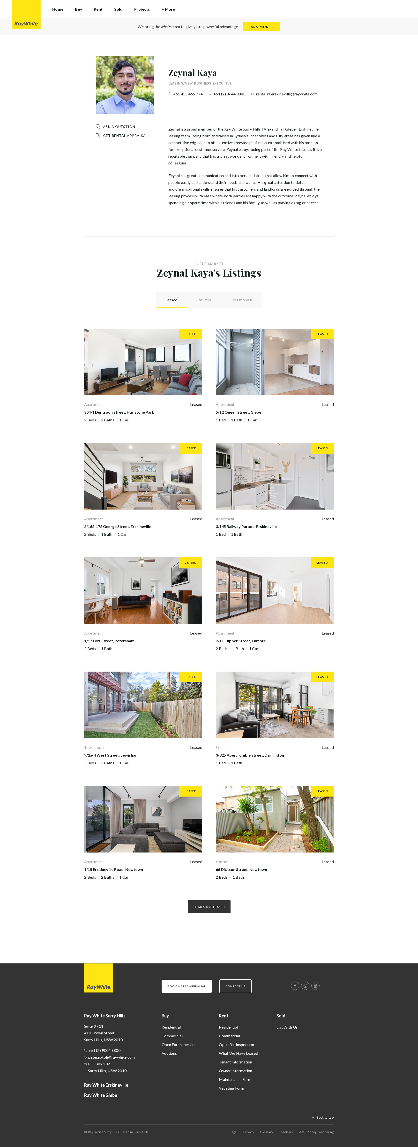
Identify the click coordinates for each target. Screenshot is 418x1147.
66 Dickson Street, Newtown (241, 869)
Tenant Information (235, 1062)
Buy (165, 1015)
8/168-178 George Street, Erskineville (117, 526)
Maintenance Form (235, 1079)
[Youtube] (315, 986)
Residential (171, 1027)
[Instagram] (305, 986)
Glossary (266, 1132)
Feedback (286, 1132)
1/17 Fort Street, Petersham (109, 640)
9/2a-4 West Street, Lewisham (111, 755)
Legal (234, 1132)
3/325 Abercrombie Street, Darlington (250, 755)
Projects (142, 9)
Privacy (248, 1132)
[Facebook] (295, 986)
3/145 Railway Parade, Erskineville (246, 526)
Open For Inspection (179, 1044)
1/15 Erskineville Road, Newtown (113, 869)
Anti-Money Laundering (316, 1132)
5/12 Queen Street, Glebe (238, 412)
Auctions (169, 1053)
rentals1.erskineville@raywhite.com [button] (287, 94)
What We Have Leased (238, 1053)
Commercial (172, 1035)
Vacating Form (231, 1088)
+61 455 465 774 (188, 94)
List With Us (287, 1027)
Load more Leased (209, 907)
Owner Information (235, 1070)
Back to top (325, 1117)
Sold (280, 1015)
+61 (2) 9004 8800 (104, 1050)
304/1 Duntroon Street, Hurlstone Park (119, 412)
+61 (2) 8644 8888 (229, 94)
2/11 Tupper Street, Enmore (241, 640)
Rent (223, 1015)
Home (57, 9)
